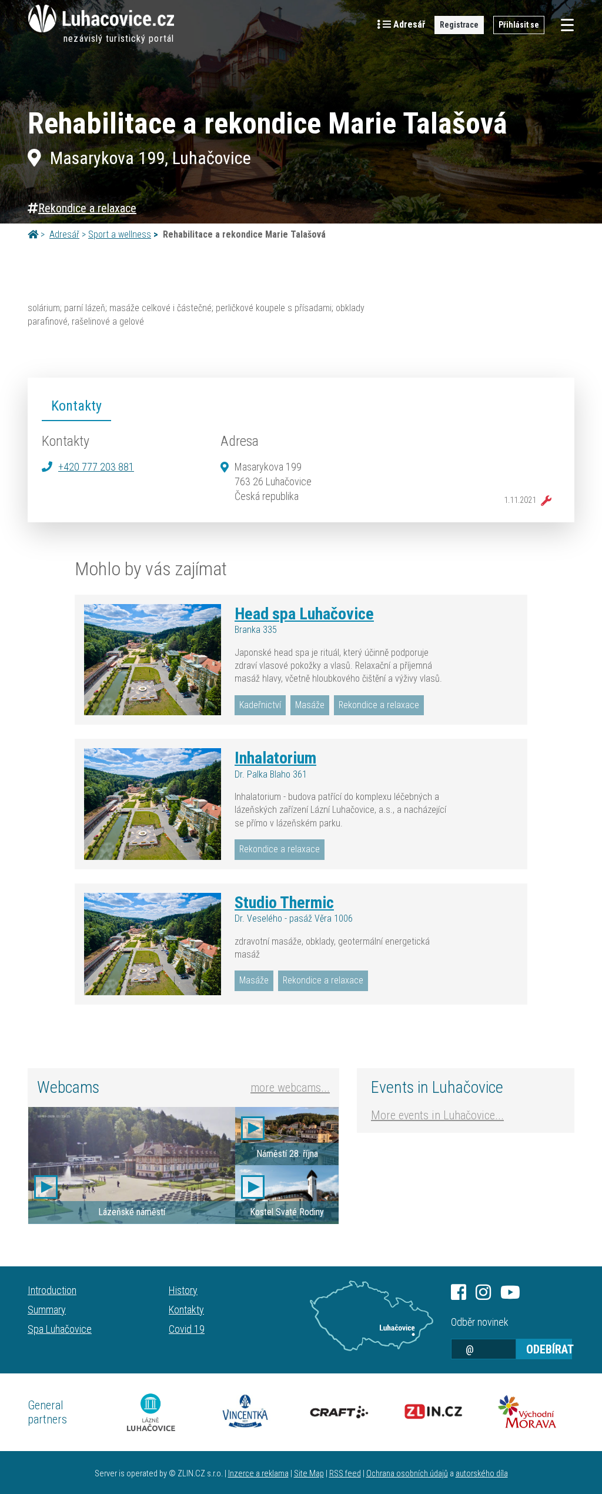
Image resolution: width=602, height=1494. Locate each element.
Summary (47, 1309)
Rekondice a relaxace (87, 208)
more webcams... (290, 1088)
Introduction (52, 1290)
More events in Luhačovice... (437, 1115)
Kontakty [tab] (76, 406)
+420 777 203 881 (96, 467)
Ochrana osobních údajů (407, 1474)
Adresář (64, 234)
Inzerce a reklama (258, 1474)
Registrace (459, 24)
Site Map (309, 1474)
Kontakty (186, 1309)
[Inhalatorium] (152, 804)
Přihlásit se (519, 24)
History (183, 1290)
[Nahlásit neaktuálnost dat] (543, 500)
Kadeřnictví (260, 705)
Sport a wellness (119, 234)
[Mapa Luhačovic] (371, 1316)
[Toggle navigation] (564, 25)
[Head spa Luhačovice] (152, 660)
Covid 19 (187, 1329)
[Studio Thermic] (152, 944)
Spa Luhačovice (60, 1329)
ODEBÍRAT (549, 1349)
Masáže (310, 705)
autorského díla (482, 1474)
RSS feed (345, 1474)
